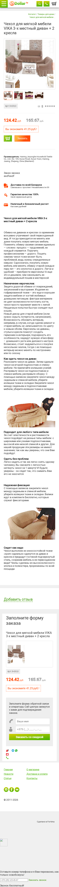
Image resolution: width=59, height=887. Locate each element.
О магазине (32, 769)
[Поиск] (39, 4)
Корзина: (54, 2)
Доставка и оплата (37, 774)
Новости (8, 774)
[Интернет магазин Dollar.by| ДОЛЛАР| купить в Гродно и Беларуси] (19, 4)
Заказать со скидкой (29, 737)
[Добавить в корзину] (8, 138)
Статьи (7, 778)
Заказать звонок (37, 880)
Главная (8, 769)
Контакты (32, 778)
